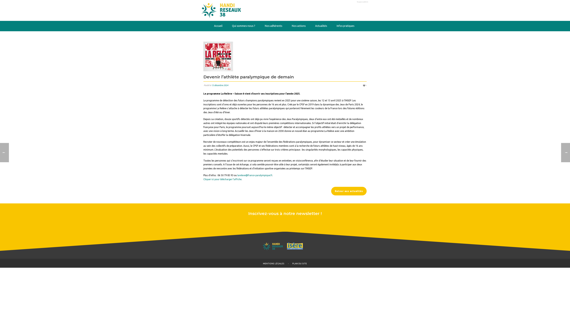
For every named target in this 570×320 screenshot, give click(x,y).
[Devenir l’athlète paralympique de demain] (285, 56)
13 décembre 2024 (219, 85)
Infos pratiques (345, 25)
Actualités (321, 25)
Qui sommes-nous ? (243, 25)
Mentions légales (273, 263)
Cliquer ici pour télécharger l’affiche (222, 179)
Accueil (218, 25)
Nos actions (299, 25)
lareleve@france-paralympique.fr (254, 175)
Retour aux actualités (349, 191)
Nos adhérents (273, 25)
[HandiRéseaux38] (221, 10)
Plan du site (299, 263)
